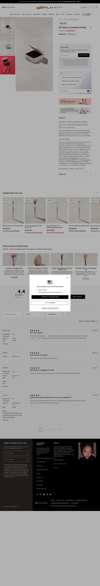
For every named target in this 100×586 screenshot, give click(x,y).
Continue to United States (50, 297)
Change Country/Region (50, 308)
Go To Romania (50, 302)
